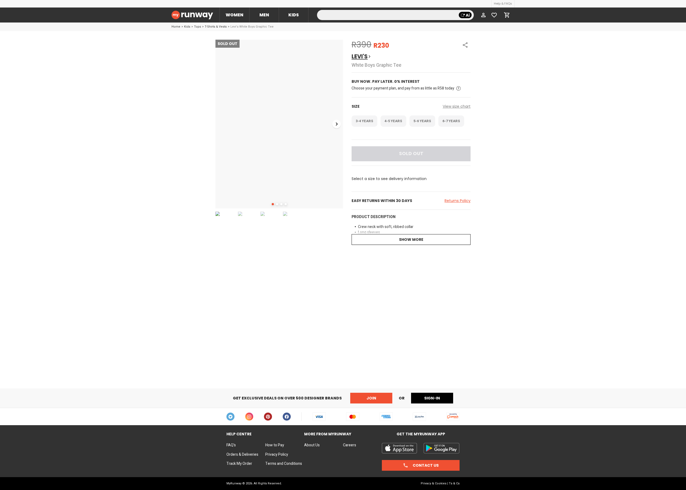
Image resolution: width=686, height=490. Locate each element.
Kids (293, 15)
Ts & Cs (454, 483)
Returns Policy (458, 200)
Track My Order (239, 463)
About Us (312, 445)
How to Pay (274, 445)
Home (176, 26)
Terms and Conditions (283, 463)
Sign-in (432, 398)
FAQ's (231, 445)
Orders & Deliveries (242, 454)
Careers (349, 445)
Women (234, 15)
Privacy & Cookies (433, 483)
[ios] (399, 448)
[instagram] (249, 417)
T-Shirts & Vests (216, 26)
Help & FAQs (503, 3)
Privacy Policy (276, 454)
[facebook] (287, 417)
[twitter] (230, 417)
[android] (441, 448)
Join (371, 398)
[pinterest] (268, 417)
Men (264, 15)
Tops (197, 26)
